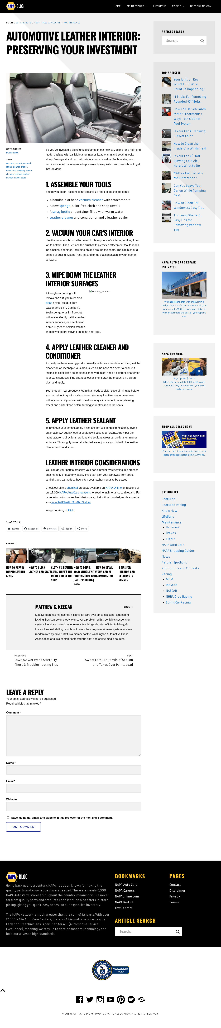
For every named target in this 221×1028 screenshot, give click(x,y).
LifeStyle (159, 6)
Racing (176, 6)
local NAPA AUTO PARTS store (71, 502)
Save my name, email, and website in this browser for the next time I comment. (62, 817)
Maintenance (136, 6)
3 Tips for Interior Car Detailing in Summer (127, 573)
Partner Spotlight (174, 562)
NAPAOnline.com (201, 6)
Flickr (71, 510)
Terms (174, 902)
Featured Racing (174, 505)
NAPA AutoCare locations (75, 492)
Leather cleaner (61, 217)
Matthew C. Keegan (48, 22)
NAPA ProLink (124, 902)
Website (11, 799)
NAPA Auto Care (173, 545)
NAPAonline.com (127, 896)
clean (49, 302)
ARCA (169, 579)
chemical (72, 487)
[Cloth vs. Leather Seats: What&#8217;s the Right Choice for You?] (62, 555)
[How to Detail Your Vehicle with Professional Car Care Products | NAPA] (85, 555)
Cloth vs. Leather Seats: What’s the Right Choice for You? (62, 573)
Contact (175, 884)
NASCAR (171, 590)
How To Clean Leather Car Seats (40, 569)
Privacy (174, 896)
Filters (170, 539)
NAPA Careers (125, 890)
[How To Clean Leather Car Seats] (40, 555)
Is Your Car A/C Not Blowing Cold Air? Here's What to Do (187, 160)
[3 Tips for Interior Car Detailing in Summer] (130, 555)
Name (11, 762)
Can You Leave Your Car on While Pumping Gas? (190, 190)
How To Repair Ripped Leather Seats (15, 571)
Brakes (171, 533)
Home (117, 6)
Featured (168, 499)
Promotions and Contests (180, 568)
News (166, 556)
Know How (169, 510)
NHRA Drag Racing (179, 596)
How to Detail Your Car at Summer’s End (104, 571)
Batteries (172, 527)
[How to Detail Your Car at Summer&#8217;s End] (107, 555)
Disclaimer (177, 890)
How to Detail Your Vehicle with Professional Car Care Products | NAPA (85, 575)
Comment (13, 712)
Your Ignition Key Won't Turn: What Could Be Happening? (189, 84)
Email (10, 781)
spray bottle (61, 211)
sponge (64, 206)
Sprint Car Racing (178, 602)
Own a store (124, 908)
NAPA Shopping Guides (178, 550)
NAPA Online (113, 487)
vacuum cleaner (91, 200)
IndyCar (171, 585)
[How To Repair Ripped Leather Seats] (17, 555)
